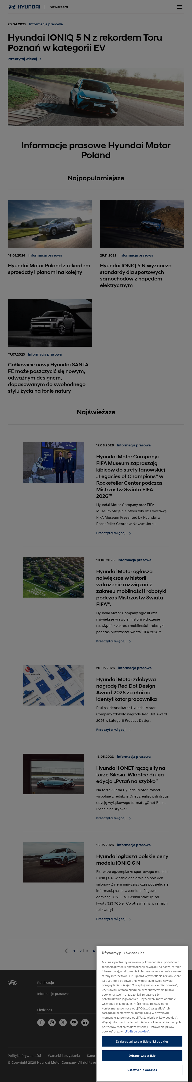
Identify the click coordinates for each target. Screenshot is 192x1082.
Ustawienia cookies (142, 1070)
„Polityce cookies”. (137, 1031)
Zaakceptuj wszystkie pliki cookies (142, 1041)
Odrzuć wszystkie (142, 1055)
